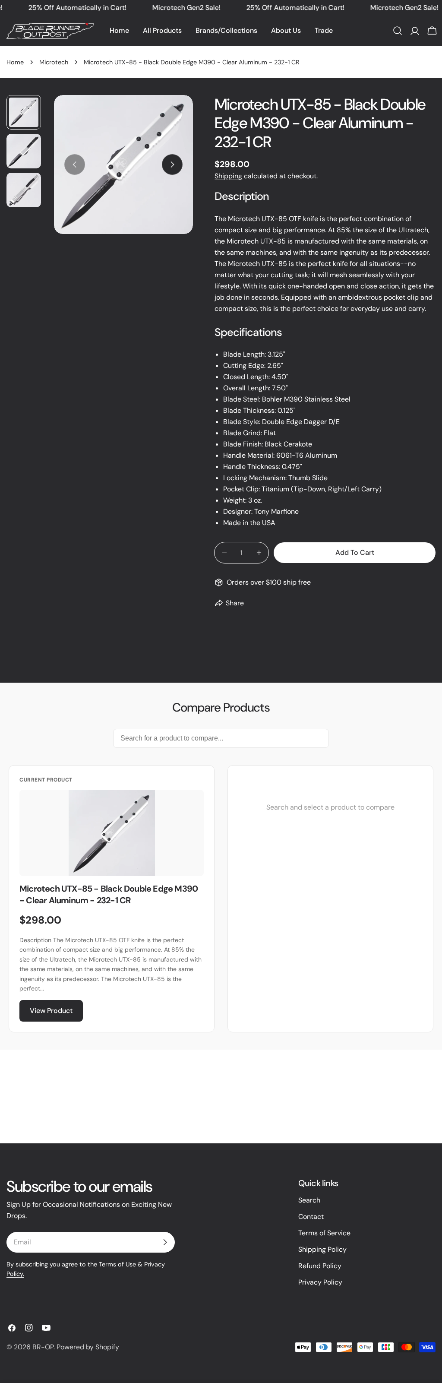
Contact (311, 1216)
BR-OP (43, 1346)
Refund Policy (319, 1265)
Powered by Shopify (88, 1346)
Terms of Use (117, 1264)
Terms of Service (324, 1232)
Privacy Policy (320, 1282)
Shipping (228, 175)
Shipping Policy (322, 1249)
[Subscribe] (165, 1242)
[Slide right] (172, 164)
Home (15, 62)
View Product (51, 1010)
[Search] (397, 30)
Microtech (53, 62)
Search (309, 1200)
